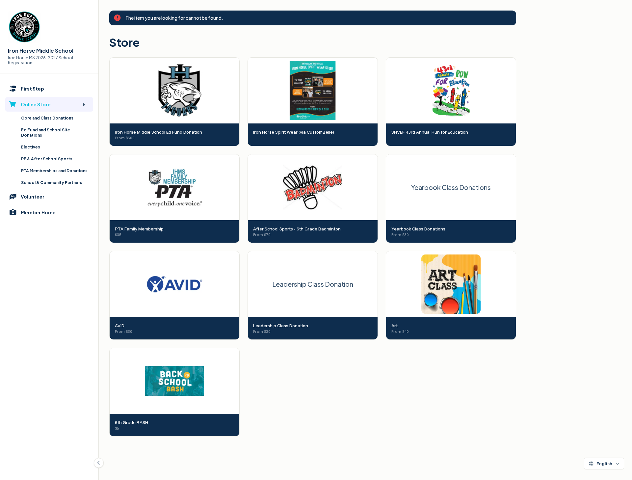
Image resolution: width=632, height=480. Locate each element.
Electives (30, 147)
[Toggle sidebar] (99, 463)
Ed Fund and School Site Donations (45, 132)
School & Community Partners (51, 182)
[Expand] (84, 104)
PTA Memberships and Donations (54, 170)
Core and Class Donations (47, 118)
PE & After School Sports (46, 158)
